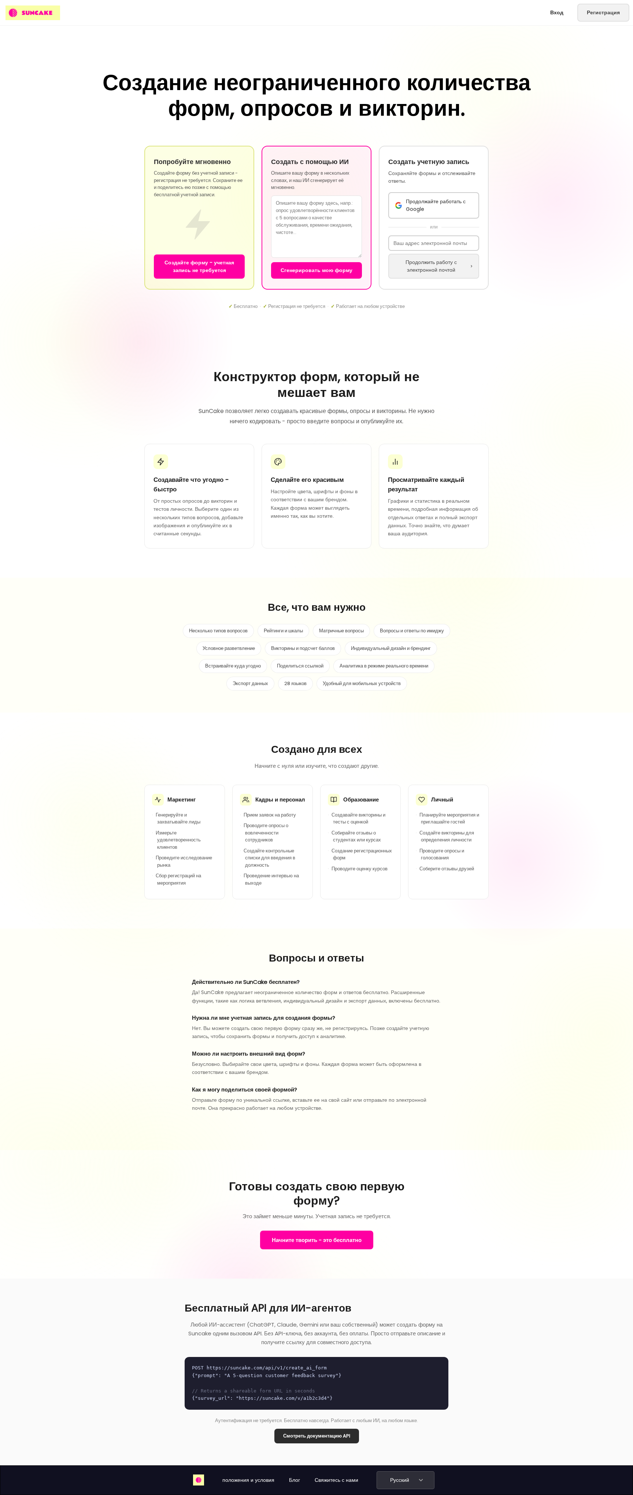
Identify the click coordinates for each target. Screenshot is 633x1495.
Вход (556, 12)
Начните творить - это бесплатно (317, 1240)
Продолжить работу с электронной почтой (431, 266)
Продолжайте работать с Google (436, 205)
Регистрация (603, 12)
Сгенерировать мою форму (316, 270)
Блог (294, 1480)
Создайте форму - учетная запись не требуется (199, 266)
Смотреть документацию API (316, 1435)
